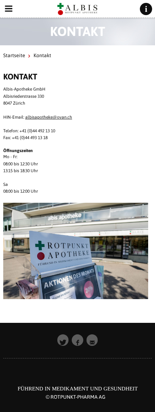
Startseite (14, 55)
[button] (63, 340)
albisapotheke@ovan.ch (48, 117)
